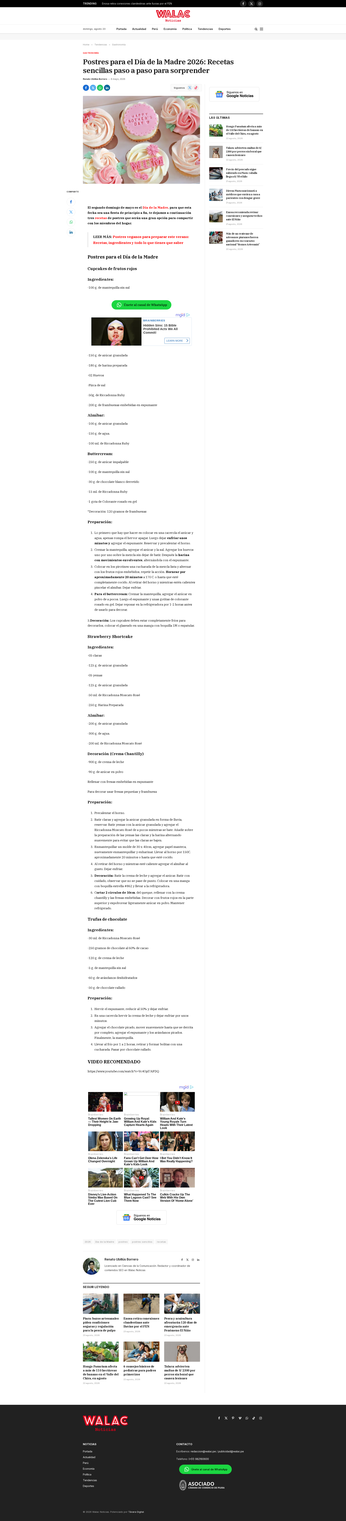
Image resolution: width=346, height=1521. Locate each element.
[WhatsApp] (71, 222)
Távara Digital (136, 1511)
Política (187, 28)
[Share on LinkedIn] (107, 88)
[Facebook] (71, 202)
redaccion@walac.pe (203, 1451)
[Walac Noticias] (173, 15)
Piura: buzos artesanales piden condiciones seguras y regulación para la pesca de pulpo (101, 1324)
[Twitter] (71, 212)
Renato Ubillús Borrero (95, 79)
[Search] (256, 29)
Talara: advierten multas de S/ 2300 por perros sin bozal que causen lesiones (179, 1372)
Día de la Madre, (156, 208)
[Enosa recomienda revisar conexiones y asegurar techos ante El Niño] (216, 216)
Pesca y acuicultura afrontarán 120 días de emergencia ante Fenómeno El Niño (147, 3)
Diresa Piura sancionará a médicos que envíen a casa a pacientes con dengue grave (243, 194)
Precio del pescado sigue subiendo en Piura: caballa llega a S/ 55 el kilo (241, 173)
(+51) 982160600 (198, 1458)
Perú (155, 28)
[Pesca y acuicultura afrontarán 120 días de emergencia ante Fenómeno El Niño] (182, 1304)
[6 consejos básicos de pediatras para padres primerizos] (141, 1352)
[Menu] (261, 29)
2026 (88, 1241)
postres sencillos (142, 1241)
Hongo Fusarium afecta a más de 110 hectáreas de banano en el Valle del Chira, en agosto (101, 1372)
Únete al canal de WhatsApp (145, 305)
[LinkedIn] (71, 232)
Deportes (224, 28)
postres (123, 1241)
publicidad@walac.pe (231, 1451)
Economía (170, 28)
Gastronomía (91, 53)
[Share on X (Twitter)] (93, 88)
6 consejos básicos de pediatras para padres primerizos (139, 1370)
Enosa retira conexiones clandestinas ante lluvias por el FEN (141, 1322)
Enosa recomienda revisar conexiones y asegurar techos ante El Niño (244, 216)
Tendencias (205, 28)
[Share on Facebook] (86, 88)
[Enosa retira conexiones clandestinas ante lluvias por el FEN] (141, 1304)
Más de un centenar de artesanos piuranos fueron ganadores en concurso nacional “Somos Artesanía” (243, 239)
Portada (121, 28)
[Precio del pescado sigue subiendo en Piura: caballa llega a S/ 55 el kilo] (216, 173)
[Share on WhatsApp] (100, 88)
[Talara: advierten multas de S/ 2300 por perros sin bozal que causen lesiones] (182, 1352)
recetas (101, 218)
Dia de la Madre (104, 1241)
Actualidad (139, 28)
